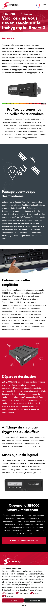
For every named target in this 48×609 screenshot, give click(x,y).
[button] (38, 5)
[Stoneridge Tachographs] (10, 5)
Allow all (14, 600)
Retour (10, 38)
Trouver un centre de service (22, 540)
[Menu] (44, 5)
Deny (24, 605)
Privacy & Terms (35, 590)
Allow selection (35, 600)
